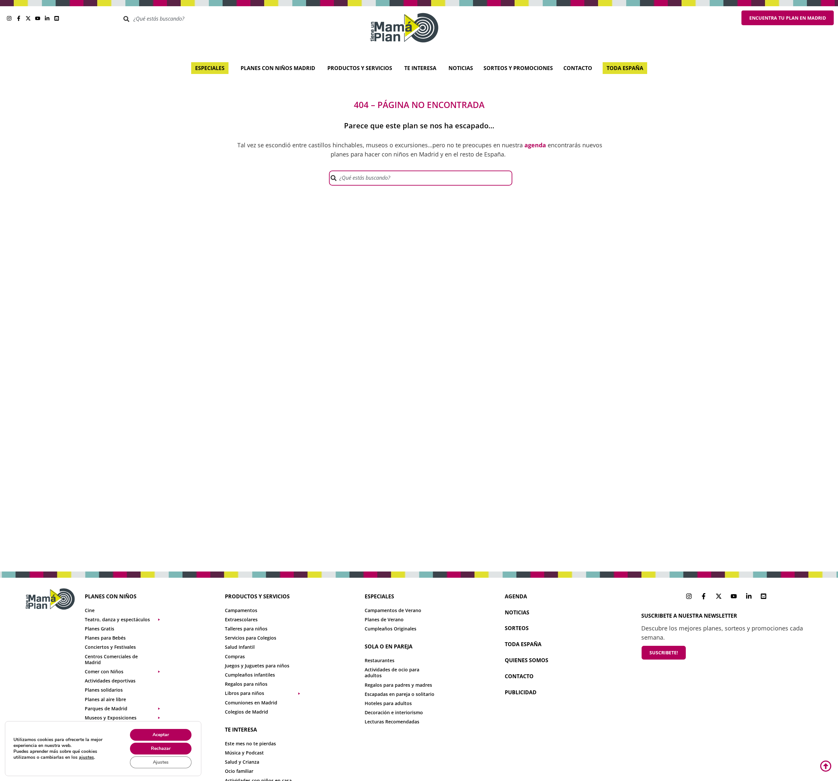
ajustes (86, 757)
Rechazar (161, 748)
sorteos (517, 628)
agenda (516, 596)
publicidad (521, 692)
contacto (519, 676)
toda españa (523, 644)
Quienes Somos (526, 660)
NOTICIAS (517, 612)
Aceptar (161, 735)
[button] (126, 620)
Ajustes (161, 762)
